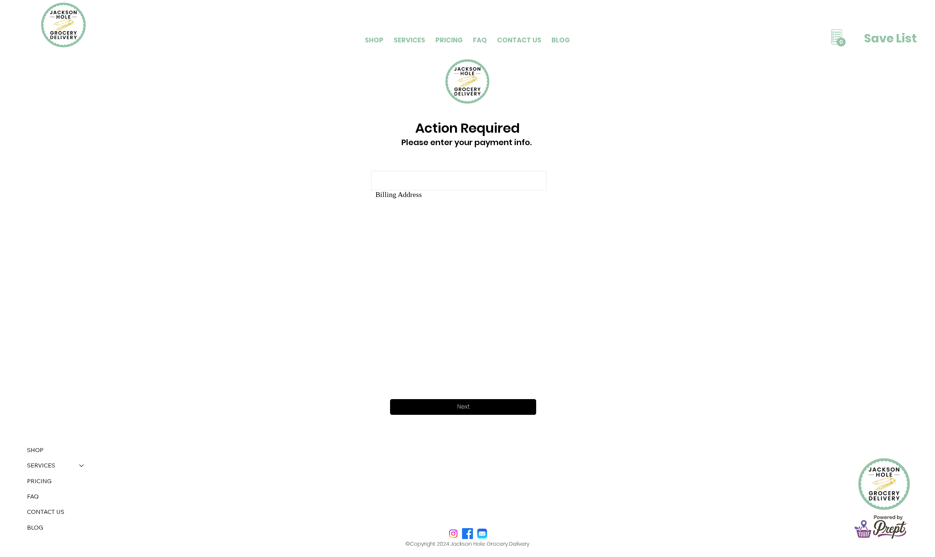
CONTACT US (45, 511)
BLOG (35, 527)
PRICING (39, 481)
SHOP (35, 450)
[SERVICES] (82, 465)
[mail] (482, 533)
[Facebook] (467, 533)
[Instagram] (453, 533)
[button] (409, 40)
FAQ (33, 496)
